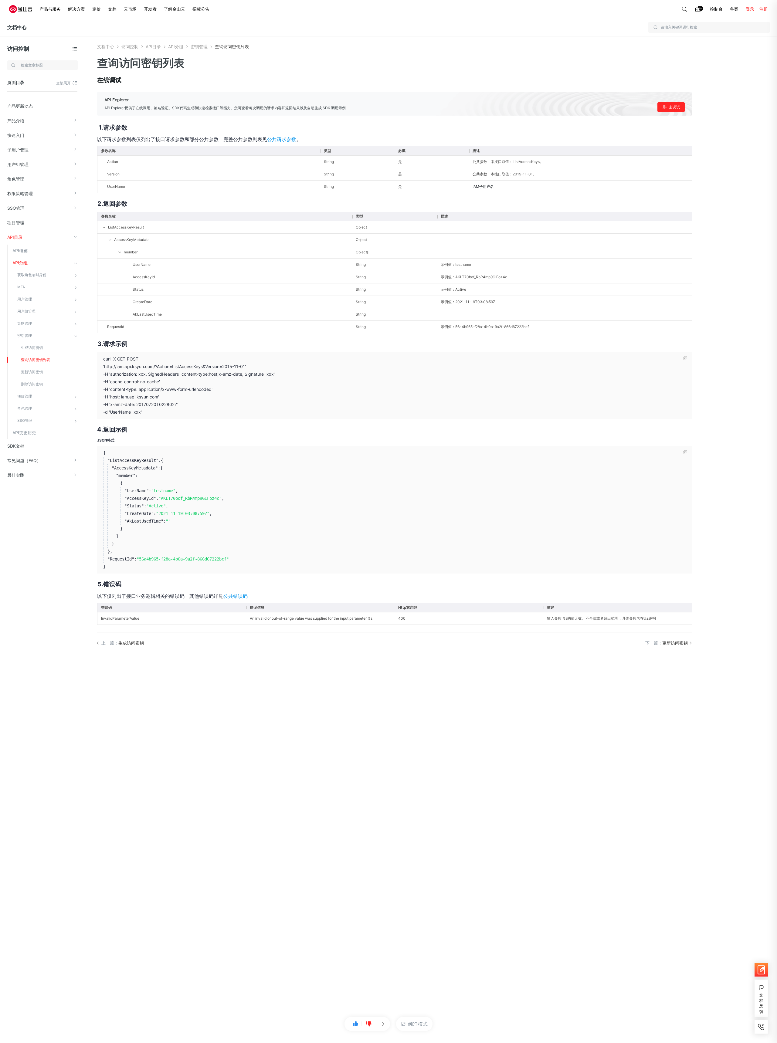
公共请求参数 (281, 139)
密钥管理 (24, 335)
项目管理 (15, 222)
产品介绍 (15, 120)
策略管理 (24, 323)
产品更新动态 (20, 106)
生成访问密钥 (32, 347)
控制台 (716, 9)
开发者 (150, 9)
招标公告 (200, 9)
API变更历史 (24, 432)
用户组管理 (18, 164)
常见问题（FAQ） (24, 460)
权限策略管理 (20, 193)
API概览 (20, 250)
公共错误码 (235, 596)
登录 (750, 9)
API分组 (20, 262)
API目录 (14, 237)
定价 (96, 9)
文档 (112, 9)
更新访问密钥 (32, 372)
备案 (734, 9)
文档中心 (17, 27)
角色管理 (15, 178)
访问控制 (18, 49)
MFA (21, 287)
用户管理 (24, 299)
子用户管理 (18, 149)
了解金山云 (174, 9)
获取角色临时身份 (31, 275)
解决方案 (76, 9)
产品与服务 (50, 9)
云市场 (130, 9)
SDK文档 (15, 446)
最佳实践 (15, 475)
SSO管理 (16, 208)
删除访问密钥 (32, 384)
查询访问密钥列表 (35, 359)
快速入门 (15, 135)
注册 (763, 9)
